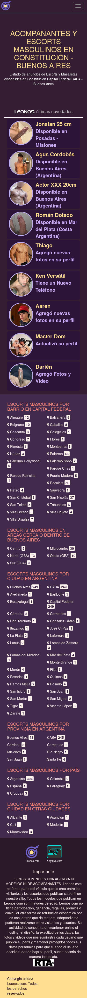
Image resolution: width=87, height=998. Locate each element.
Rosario (58, 684)
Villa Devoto (61, 511)
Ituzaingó (19, 628)
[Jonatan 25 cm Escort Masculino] (21, 137)
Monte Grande (63, 662)
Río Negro (57, 751)
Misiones (16, 751)
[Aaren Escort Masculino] (21, 319)
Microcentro (62, 548)
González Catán (64, 620)
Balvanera (59, 417)
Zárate (17, 713)
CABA (58, 586)
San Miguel (60, 698)
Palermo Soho (63, 460)
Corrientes (60, 613)
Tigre (16, 705)
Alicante (18, 817)
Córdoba (18, 613)
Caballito (58, 424)
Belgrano (20, 424)
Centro (17, 548)
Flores (57, 439)
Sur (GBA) (20, 562)
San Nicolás (62, 497)
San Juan (59, 691)
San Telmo (20, 504)
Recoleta (59, 482)
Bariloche (59, 594)
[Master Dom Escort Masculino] (21, 350)
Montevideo (21, 831)
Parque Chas (62, 468)
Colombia (59, 778)
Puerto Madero (63, 475)
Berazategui (21, 601)
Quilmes (58, 676)
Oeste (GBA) (62, 555)
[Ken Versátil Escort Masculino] (21, 289)
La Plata (18, 635)
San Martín (20, 698)
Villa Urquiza (21, 519)
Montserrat (60, 446)
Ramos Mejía (22, 684)
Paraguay (59, 785)
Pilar (55, 669)
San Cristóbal (22, 497)
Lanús (16, 642)
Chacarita (19, 431)
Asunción (59, 817)
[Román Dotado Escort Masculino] (21, 228)
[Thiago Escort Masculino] (21, 259)
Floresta (18, 446)
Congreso (19, 439)
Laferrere (59, 635)
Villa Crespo (21, 511)
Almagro (19, 417)
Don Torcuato (22, 620)
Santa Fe (56, 759)
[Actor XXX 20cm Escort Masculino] (21, 198)
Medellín (58, 824)
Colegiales (60, 431)
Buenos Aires (24, 586)
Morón (17, 669)
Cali (15, 824)
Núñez (17, 453)
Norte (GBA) (22, 555)
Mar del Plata (62, 654)
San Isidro (19, 691)
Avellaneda (20, 594)
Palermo (59, 453)
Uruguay (18, 793)
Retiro (16, 490)
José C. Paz (61, 628)
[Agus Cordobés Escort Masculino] (21, 168)
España (18, 785)
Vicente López (63, 705)
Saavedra (59, 490)
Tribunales (60, 504)
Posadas (18, 676)
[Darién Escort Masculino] (21, 380)
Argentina (21, 778)
